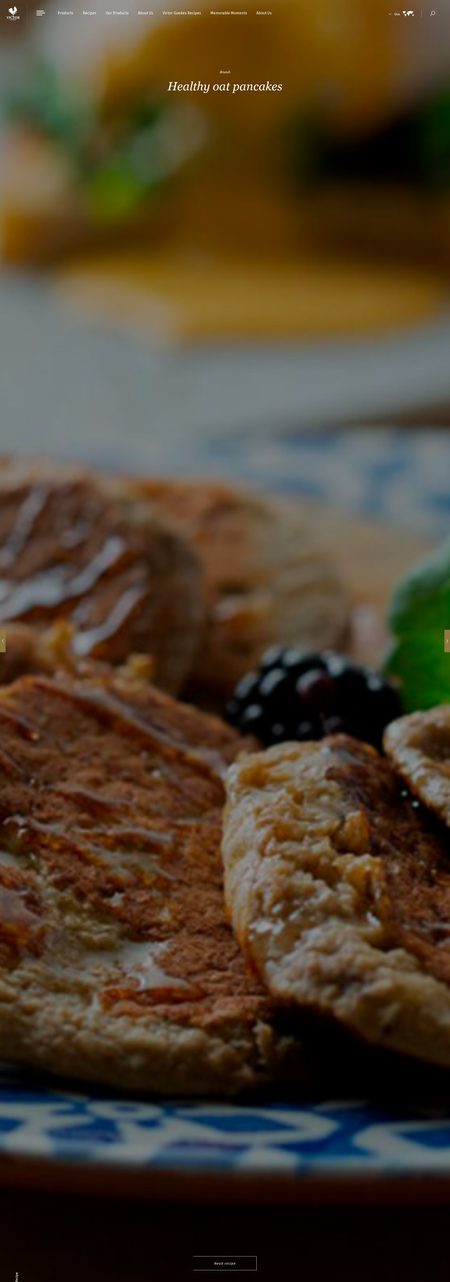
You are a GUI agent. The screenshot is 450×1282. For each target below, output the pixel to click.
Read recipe (225, 1263)
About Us (145, 13)
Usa (397, 14)
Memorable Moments (228, 13)
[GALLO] (13, 13)
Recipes (89, 13)
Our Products (117, 13)
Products (65, 13)
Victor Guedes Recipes (182, 13)
